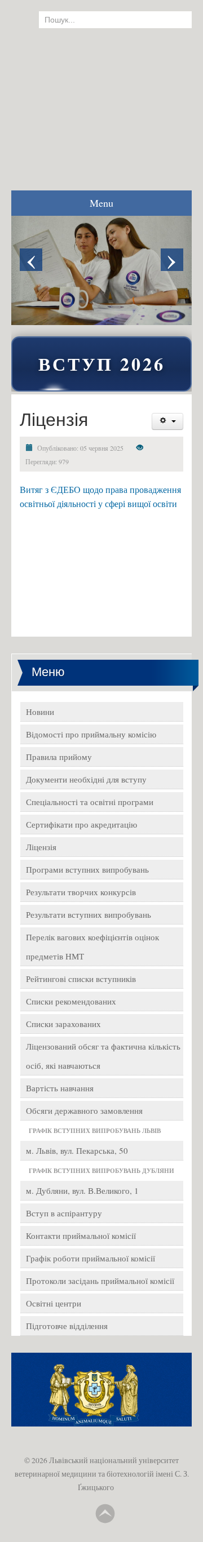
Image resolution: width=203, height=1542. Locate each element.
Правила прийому (59, 756)
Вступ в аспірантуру (64, 1213)
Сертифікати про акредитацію (81, 824)
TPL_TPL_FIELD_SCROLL (105, 1513)
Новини (40, 711)
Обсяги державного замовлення (84, 1110)
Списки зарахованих (63, 1023)
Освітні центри (53, 1303)
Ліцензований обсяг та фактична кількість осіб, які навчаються (103, 1056)
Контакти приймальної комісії (81, 1235)
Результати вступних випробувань (88, 914)
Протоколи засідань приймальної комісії (100, 1280)
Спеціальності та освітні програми (89, 801)
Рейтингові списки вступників (81, 978)
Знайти (172, 19)
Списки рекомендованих (71, 1001)
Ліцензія (41, 846)
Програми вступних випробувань (87, 869)
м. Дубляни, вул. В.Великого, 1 (82, 1190)
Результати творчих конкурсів (81, 891)
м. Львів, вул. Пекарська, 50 (77, 1150)
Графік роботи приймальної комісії (90, 1258)
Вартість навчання (60, 1088)
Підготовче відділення (67, 1325)
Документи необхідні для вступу (86, 779)
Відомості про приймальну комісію (91, 734)
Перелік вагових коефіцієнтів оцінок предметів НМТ (92, 946)
